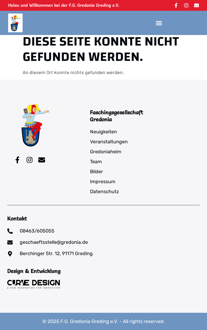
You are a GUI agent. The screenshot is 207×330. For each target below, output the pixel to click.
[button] (159, 23)
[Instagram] (186, 5)
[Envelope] (196, 5)
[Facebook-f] (176, 5)
